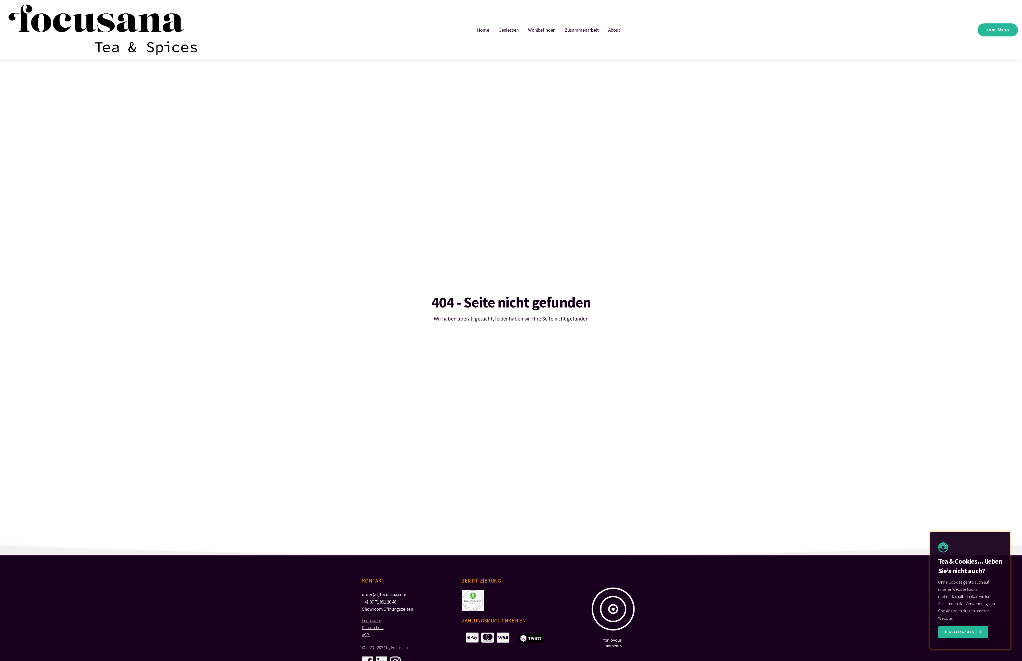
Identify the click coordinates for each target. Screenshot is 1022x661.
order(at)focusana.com (384, 594)
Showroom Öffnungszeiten (387, 609)
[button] (963, 632)
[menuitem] (483, 30)
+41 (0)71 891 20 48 (379, 602)
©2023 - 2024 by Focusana (385, 647)
